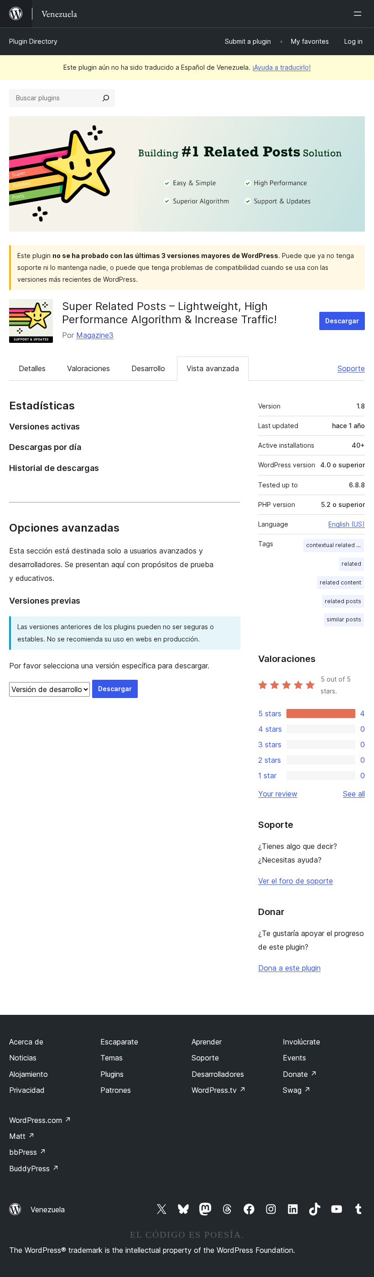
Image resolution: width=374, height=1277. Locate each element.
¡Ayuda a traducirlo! (281, 67)
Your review (277, 793)
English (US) (346, 524)
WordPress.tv (219, 1090)
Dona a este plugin (289, 967)
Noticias (22, 1057)
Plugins (112, 1074)
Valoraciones (88, 368)
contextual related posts (335, 545)
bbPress (27, 1152)
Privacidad (27, 1090)
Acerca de (26, 1041)
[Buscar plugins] (106, 98)
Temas (111, 1057)
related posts (343, 601)
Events (294, 1057)
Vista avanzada (213, 368)
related (351, 563)
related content (340, 582)
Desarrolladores (218, 1074)
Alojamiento (28, 1074)
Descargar (342, 321)
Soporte (351, 368)
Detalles (32, 368)
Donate (300, 1074)
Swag (297, 1090)
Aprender (207, 1041)
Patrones (115, 1090)
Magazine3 (95, 335)
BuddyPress (34, 1168)
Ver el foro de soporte (295, 880)
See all (354, 793)
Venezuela (48, 1209)
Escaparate (119, 1041)
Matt (22, 1136)
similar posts (344, 619)
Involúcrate (301, 1041)
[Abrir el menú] (359, 13)
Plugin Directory (33, 41)
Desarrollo (148, 368)
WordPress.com (40, 1120)
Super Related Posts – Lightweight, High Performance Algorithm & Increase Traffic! (169, 313)
